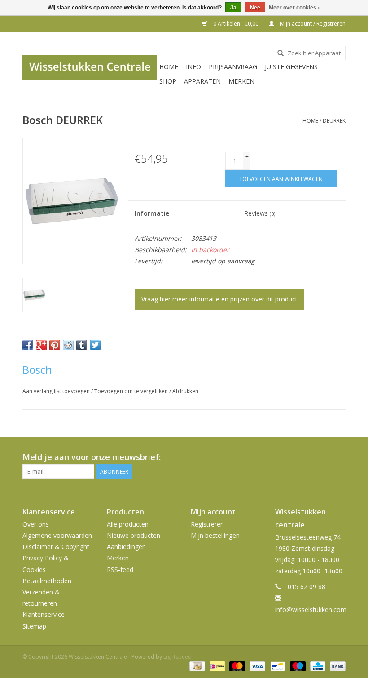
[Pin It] (54, 345)
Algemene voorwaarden (57, 535)
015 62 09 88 (306, 586)
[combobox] (310, 53)
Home (168, 66)
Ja (233, 7)
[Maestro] (297, 666)
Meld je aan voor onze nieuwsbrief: (91, 457)
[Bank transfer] (336, 666)
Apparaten (202, 81)
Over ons (35, 524)
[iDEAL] (216, 666)
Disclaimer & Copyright (55, 546)
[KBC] (317, 666)
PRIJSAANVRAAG (233, 66)
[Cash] (196, 666)
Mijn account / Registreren (312, 23)
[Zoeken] (280, 53)
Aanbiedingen (126, 546)
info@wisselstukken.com (310, 609)
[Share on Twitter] (95, 345)
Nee (255, 7)
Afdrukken (185, 391)
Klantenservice (43, 614)
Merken (241, 81)
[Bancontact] (276, 666)
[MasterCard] (236, 666)
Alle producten (128, 524)
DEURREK (334, 120)
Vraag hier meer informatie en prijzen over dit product (219, 299)
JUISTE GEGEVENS (291, 66)
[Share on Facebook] (27, 345)
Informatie (152, 213)
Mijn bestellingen (215, 535)
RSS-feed (120, 569)
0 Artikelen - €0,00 (236, 23)
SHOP (167, 81)
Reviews (259, 213)
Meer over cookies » (295, 7)
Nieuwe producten (133, 535)
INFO (193, 66)
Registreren (207, 524)
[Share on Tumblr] (81, 345)
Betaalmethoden (46, 580)
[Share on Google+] (41, 345)
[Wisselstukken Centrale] (89, 67)
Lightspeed (177, 656)
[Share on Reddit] (68, 345)
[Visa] (256, 666)
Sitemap (34, 626)
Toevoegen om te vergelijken (131, 391)
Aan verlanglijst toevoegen (56, 391)
